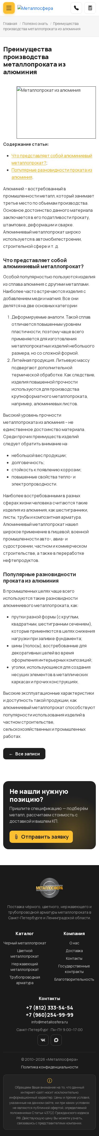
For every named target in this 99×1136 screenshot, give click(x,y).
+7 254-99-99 (49, 1014)
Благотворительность (74, 979)
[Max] (56, 1040)
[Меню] (9, 8)
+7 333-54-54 (49, 1007)
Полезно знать (35, 23)
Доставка (74, 950)
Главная (10, 23)
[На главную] (35, 8)
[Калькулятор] (90, 8)
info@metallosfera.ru (49, 1021)
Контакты (74, 958)
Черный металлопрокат (24, 942)
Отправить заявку (45, 836)
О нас (74, 942)
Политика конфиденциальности (49, 1066)
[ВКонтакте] (43, 1040)
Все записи (27, 754)
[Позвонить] (76, 8)
